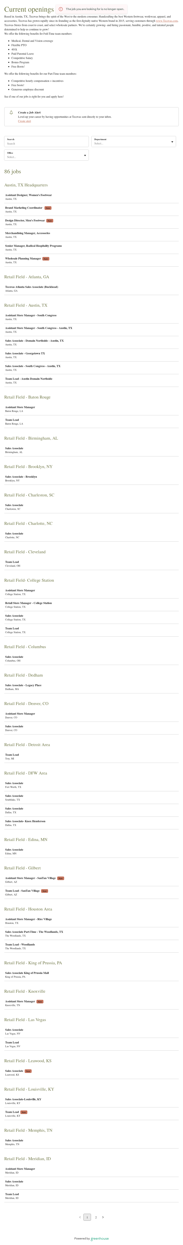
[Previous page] (80, 1217)
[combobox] (94, 143)
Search (10, 139)
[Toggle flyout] (172, 142)
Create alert (24, 121)
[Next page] (103, 1217)
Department (100, 139)
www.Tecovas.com (167, 21)
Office (10, 152)
